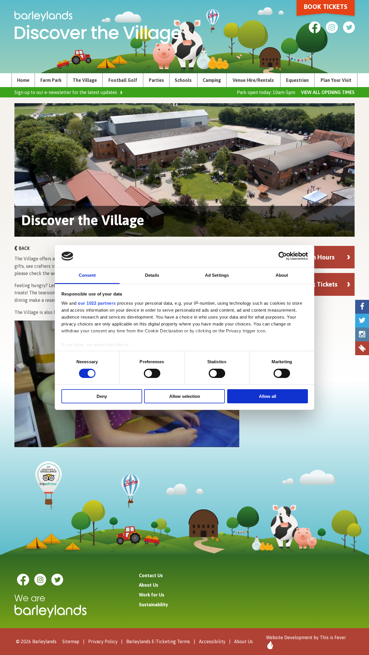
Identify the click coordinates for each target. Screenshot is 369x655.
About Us (148, 585)
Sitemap (70, 641)
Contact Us (151, 575)
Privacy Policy (103, 641)
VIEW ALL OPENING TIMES (328, 92)
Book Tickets (325, 6)
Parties (156, 80)
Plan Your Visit (336, 80)
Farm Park (50, 80)
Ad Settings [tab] (217, 275)
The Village (85, 80)
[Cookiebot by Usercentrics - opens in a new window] (282, 256)
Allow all (267, 396)
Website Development (289, 637)
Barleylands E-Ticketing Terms (158, 641)
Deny (102, 396)
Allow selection (184, 396)
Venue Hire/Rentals (253, 80)
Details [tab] (152, 275)
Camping (212, 80)
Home (23, 80)
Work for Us (151, 594)
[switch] (152, 373)
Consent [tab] (87, 275)
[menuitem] (23, 80)
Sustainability (153, 604)
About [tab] (282, 275)
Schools (183, 80)
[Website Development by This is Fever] (269, 645)
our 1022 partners (97, 303)
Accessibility (212, 641)
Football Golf (122, 80)
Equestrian (297, 80)
